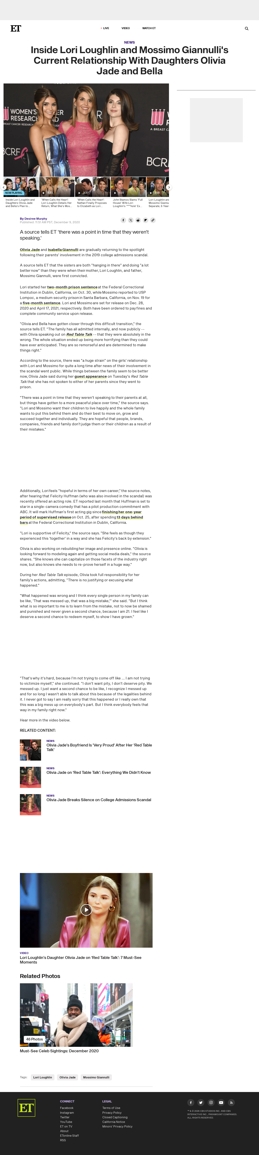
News (129, 42)
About (64, 1131)
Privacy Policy (112, 1113)
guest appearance (91, 376)
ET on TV (66, 1126)
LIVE (106, 28)
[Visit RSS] (231, 1103)
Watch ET (149, 28)
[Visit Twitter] (200, 1103)
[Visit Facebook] (190, 1103)
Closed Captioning (115, 1117)
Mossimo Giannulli (96, 1077)
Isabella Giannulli (63, 250)
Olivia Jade (30, 250)
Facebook (66, 1108)
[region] (86, 130)
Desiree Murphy (35, 219)
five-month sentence (41, 303)
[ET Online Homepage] (16, 28)
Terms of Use (111, 1108)
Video (126, 28)
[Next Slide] (169, 187)
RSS (63, 1140)
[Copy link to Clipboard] (153, 220)
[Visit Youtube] (221, 1102)
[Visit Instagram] (211, 1103)
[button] (86, 910)
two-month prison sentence (72, 287)
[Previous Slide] (4, 187)
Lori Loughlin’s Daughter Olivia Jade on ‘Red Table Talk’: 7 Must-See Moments (80, 960)
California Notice (113, 1122)
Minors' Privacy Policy (117, 1126)
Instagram (67, 1113)
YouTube (66, 1122)
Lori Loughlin (42, 1077)
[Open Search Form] (246, 29)
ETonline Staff (69, 1136)
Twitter (65, 1117)
